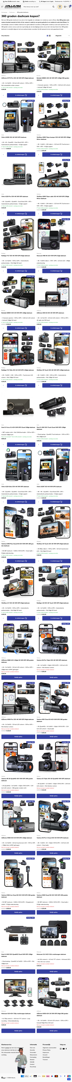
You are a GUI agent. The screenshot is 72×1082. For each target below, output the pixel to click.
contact (7, 1048)
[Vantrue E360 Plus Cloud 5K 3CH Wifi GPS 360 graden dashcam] (18, 522)
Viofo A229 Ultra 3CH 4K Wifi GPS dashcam (15, 486)
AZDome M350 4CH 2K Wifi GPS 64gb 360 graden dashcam (52, 1014)
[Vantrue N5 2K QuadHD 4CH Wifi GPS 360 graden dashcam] (18, 757)
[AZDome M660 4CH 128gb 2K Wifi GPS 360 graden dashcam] (18, 639)
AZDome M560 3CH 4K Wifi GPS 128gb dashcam (16, 838)
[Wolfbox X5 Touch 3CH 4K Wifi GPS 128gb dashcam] (54, 349)
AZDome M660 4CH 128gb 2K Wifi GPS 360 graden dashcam (17, 661)
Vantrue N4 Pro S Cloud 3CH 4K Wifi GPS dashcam (52, 838)
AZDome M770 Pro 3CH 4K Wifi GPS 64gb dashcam (17, 78)
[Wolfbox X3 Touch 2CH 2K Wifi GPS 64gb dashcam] (54, 522)
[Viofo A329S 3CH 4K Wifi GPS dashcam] (18, 116)
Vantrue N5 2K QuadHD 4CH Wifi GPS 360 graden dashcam (17, 780)
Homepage (4, 12)
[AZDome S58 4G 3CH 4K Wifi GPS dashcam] (54, 292)
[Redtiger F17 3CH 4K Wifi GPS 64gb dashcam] (18, 234)
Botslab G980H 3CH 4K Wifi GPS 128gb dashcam (16, 313)
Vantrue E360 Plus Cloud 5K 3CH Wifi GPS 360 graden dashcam (17, 545)
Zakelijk (32, 1062)
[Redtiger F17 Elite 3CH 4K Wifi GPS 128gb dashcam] (18, 349)
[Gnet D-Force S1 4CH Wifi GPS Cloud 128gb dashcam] (18, 406)
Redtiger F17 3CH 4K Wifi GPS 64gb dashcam (15, 256)
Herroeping (33, 1057)
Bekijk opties (18, 677)
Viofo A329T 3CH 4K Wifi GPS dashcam (49, 486)
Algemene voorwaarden (49, 1048)
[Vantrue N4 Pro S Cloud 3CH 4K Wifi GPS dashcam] (54, 817)
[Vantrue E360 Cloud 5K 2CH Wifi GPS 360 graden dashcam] (54, 874)
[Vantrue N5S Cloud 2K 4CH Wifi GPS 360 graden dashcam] (54, 698)
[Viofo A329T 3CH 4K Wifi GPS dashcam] (54, 465)
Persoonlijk (46, 1045)
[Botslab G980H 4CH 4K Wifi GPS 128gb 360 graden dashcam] (54, 57)
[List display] (49, 36)
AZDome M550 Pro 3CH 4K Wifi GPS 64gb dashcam (17, 719)
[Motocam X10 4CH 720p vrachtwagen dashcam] (18, 992)
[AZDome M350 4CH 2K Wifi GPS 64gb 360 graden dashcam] (54, 992)
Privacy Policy (46, 1050)
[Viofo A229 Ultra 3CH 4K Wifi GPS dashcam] (18, 465)
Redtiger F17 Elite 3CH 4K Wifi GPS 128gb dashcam (17, 370)
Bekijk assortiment (2, 6)
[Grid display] (47, 36)
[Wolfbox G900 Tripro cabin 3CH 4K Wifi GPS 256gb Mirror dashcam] (54, 175)
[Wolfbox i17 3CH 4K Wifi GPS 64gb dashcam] (18, 582)
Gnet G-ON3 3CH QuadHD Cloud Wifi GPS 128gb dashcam (16, 955)
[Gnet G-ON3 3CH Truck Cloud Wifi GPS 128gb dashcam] (54, 406)
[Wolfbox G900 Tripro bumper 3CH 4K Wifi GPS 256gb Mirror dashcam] (54, 116)
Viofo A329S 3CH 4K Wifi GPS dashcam (13, 137)
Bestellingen (46, 1057)
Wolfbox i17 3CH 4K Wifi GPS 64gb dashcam (15, 603)
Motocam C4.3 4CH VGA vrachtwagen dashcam (51, 954)
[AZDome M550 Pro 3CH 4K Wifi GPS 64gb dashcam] (18, 698)
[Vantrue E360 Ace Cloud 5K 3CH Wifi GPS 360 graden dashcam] (18, 874)
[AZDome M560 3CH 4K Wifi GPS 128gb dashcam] (18, 817)
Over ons (32, 1048)
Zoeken (53, 6)
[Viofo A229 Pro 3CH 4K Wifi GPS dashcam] (18, 175)
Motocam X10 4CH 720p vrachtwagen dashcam (16, 1013)
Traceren (45, 1059)
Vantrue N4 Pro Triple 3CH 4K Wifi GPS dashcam (52, 660)
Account (45, 1055)
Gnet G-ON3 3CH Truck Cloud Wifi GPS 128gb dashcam (51, 428)
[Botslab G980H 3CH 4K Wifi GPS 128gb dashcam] (18, 292)
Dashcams (12, 12)
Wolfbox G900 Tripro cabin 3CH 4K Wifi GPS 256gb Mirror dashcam (53, 197)
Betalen (32, 1059)
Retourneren (33, 1055)
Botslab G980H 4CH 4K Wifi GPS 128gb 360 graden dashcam (53, 79)
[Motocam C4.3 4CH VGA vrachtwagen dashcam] (54, 933)
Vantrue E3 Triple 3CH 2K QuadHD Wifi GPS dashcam (53, 778)
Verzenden (33, 1052)
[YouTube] (64, 1048)
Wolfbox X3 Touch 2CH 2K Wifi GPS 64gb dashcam (53, 544)
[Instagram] (60, 1049)
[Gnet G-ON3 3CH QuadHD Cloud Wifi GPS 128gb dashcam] (18, 933)
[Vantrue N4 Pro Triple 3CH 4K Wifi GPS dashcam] (54, 639)
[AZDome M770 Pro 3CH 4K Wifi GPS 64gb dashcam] (18, 57)
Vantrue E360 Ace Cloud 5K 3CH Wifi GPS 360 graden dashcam (18, 896)
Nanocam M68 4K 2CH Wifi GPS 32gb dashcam (51, 256)
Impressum (46, 1052)
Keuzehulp (33, 1067)
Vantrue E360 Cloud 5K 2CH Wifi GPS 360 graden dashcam (52, 896)
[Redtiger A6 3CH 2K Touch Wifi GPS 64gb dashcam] (54, 582)
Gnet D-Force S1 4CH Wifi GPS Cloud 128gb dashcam (18, 427)
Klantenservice (59, 1)
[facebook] (66, 1048)
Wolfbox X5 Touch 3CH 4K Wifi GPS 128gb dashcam (53, 370)
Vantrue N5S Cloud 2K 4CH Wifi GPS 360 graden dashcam (52, 720)
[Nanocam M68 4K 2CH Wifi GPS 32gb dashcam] (54, 234)
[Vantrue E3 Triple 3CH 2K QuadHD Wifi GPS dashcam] (54, 757)
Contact (32, 1064)
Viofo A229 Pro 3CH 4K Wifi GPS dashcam (14, 196)
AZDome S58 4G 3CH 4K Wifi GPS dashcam (50, 313)
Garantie (32, 1050)
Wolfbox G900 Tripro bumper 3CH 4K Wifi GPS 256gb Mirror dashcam (54, 138)
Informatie (33, 1045)
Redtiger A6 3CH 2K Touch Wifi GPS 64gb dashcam (53, 603)
